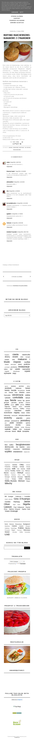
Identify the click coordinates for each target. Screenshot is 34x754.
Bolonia (11, 524)
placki (20, 364)
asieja (8, 162)
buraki (28, 390)
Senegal (7, 476)
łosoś (14, 431)
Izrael (28, 469)
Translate (23, 563)
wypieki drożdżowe (12, 371)
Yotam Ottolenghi (11, 511)
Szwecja (13, 476)
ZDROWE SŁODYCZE (17, 22)
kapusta (7, 406)
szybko (8, 451)
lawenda (15, 408)
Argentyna (7, 464)
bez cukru (9, 445)
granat (28, 400)
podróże (27, 364)
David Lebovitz (8, 499)
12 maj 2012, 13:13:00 (22, 203)
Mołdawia (27, 473)
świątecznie (27, 451)
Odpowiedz (9, 166)
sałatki (17, 369)
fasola (13, 400)
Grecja (22, 466)
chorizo (21, 392)
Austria (14, 465)
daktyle (27, 398)
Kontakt (17, 18)
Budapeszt (26, 524)
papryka (19, 418)
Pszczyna (7, 530)
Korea (18, 471)
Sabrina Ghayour (14, 509)
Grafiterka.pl (17, 737)
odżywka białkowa (24, 415)
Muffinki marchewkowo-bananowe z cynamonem (17, 37)
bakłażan (18, 388)
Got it (21, 12)
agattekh (9, 213)
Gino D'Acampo (22, 499)
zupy (14, 373)
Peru (19, 475)
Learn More (14, 12)
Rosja (28, 475)
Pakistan (13, 475)
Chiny (22, 465)
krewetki (27, 406)
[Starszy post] (30, 276)
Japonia (7, 470)
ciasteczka (26, 355)
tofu (20, 429)
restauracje (24, 366)
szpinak (7, 429)
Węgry (28, 481)
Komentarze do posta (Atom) (20, 285)
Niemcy (7, 475)
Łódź (7, 534)
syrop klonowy (25, 427)
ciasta (15, 354)
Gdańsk (14, 526)
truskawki (27, 429)
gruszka (13, 402)
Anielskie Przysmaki (12, 232)
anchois (21, 386)
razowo (7, 449)
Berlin (6, 524)
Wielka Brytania (11, 481)
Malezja (27, 470)
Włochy (8, 483)
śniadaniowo (17, 149)
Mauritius (13, 473)
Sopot (13, 530)
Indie (13, 469)
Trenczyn (19, 530)
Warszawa (26, 530)
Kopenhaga (14, 528)
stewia (17, 427)
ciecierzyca (17, 395)
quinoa (28, 423)
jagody (12, 404)
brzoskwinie (21, 390)
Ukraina (27, 479)
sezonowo (26, 449)
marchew (15, 147)
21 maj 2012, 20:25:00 (17, 223)
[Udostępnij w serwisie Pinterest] (20, 144)
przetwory (14, 367)
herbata (28, 402)
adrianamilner (10, 182)
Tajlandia (27, 477)
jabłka (7, 404)
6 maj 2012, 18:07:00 (15, 162)
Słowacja (20, 476)
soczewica (9, 427)
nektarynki (14, 415)
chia (16, 392)
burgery (7, 354)
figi (24, 400)
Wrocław (14, 532)
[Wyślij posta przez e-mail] (22, 141)
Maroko (6, 473)
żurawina (25, 431)
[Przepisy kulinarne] (17, 725)
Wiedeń (7, 532)
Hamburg (7, 528)
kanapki (28, 357)
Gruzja (28, 466)
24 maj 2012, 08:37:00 (22, 232)
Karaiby (12, 471)
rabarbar (7, 425)
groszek (6, 402)
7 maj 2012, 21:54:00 (20, 171)
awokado (8, 388)
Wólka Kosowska (25, 532)
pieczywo (13, 364)
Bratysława (18, 524)
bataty (7, 390)
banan (10, 147)
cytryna (7, 398)
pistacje (7, 421)
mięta (23, 413)
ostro (28, 447)
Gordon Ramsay (12, 502)
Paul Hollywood (19, 507)
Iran (18, 468)
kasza (14, 406)
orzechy (8, 418)
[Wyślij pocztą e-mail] (13, 144)
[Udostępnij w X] (17, 144)
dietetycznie (9, 447)
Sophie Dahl (26, 509)
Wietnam (21, 481)
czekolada (18, 397)
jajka (17, 404)
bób (6, 392)
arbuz (28, 386)
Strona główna (17, 16)
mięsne (17, 362)
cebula (11, 392)
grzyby (21, 402)
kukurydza (8, 408)
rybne (6, 369)
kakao (28, 404)
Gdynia (21, 526)
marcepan (7, 410)
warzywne (26, 369)
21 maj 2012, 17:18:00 (17, 213)
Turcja (14, 479)
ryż (11, 369)
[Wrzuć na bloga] (15, 144)
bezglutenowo (23, 444)
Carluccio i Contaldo (22, 496)
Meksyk (20, 473)
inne (21, 357)
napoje (7, 364)
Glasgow (28, 526)
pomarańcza (15, 421)
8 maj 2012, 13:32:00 (19, 182)
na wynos (28, 147)
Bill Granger (9, 496)
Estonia (28, 464)
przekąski (7, 367)
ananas (13, 386)
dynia (7, 400)
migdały (17, 413)
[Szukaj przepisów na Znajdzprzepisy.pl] (17, 706)
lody (13, 359)
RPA (24, 475)
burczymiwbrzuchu (11, 203)
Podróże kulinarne (17, 20)
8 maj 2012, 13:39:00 (14, 191)
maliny (22, 408)
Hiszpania (7, 468)
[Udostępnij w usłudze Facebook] (19, 144)
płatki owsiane (16, 423)
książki (7, 359)
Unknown (9, 223)
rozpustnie (16, 449)
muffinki (21, 147)
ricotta (18, 425)
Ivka (8, 191)
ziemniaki (8, 431)
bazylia (13, 390)
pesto (28, 418)
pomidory (25, 420)
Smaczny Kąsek (11, 171)
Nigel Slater (16, 504)
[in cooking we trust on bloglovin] (17, 700)
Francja (14, 466)
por (6, 423)
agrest (6, 386)
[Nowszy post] (3, 276)
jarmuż (22, 404)
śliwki (19, 431)
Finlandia (7, 466)
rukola (28, 425)
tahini (15, 429)
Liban (22, 470)
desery (7, 357)
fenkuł (19, 400)
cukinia (27, 395)
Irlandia (23, 468)
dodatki (15, 357)
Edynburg (7, 526)
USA (20, 479)
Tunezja (7, 479)
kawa (20, 406)
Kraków (21, 528)
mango (28, 408)
